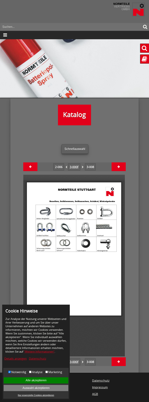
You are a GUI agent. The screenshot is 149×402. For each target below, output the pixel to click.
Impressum (100, 387)
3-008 (90, 167)
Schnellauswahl (75, 148)
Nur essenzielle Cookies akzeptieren (36, 395)
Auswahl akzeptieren (36, 387)
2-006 (59, 167)
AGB (95, 394)
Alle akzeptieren (36, 380)
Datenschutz (37, 359)
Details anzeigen (15, 359)
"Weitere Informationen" (39, 351)
